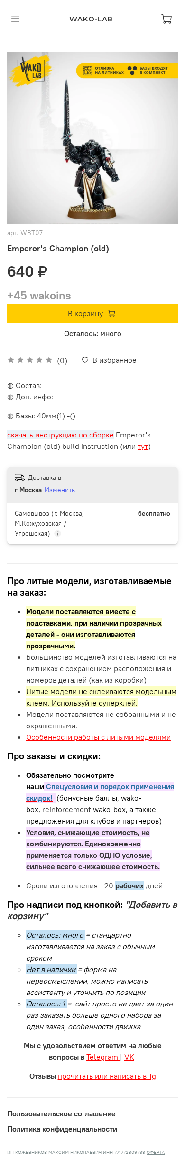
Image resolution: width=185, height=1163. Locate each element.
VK (129, 1057)
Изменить (60, 490)
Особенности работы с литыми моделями (98, 737)
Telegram (103, 1057)
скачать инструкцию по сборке (60, 434)
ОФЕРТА (156, 1152)
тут (143, 446)
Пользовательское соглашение (61, 1113)
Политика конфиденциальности (62, 1128)
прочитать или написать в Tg (107, 1076)
